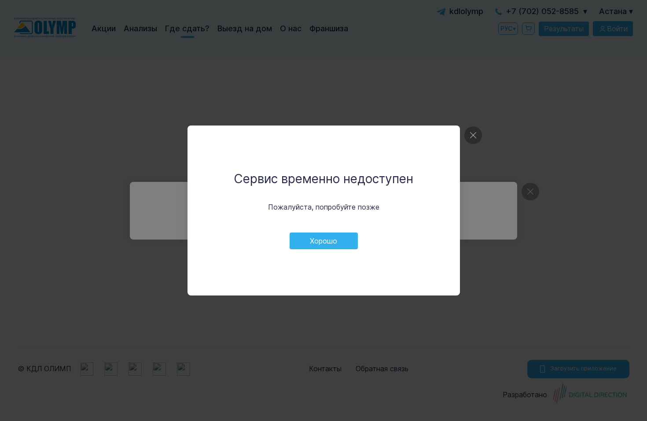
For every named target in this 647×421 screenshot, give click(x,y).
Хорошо (323, 240)
